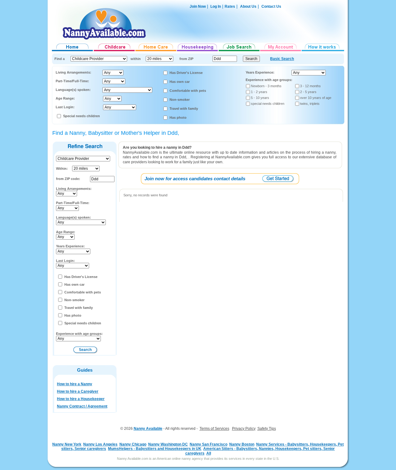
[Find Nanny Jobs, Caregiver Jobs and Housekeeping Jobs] (239, 51)
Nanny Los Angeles (100, 444)
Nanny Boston (241, 444)
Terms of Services (214, 428)
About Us (248, 6)
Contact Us (271, 6)
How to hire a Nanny (74, 384)
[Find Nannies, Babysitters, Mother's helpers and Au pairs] (114, 51)
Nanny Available (148, 428)
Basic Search (282, 59)
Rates (230, 6)
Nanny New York (66, 444)
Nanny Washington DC (168, 444)
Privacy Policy (244, 428)
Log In (215, 6)
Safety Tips (266, 428)
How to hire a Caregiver (77, 391)
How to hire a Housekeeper (81, 399)
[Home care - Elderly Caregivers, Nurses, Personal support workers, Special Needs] (156, 51)
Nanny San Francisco (208, 444)
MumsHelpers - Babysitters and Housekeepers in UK (154, 448)
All (208, 453)
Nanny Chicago (132, 444)
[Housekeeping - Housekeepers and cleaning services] (197, 51)
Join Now (198, 6)
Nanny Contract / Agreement (82, 406)
